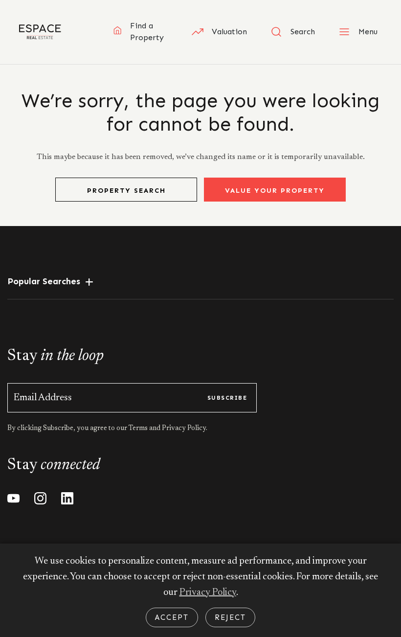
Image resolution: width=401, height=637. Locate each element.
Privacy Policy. (183, 428)
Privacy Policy (207, 592)
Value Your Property (275, 190)
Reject (230, 617)
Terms (139, 428)
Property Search (126, 190)
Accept (172, 617)
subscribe (227, 397)
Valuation (229, 31)
